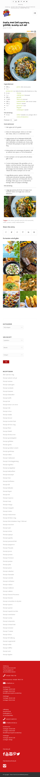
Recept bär (6, 401)
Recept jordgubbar (9, 468)
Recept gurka (7, 444)
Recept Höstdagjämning (11, 461)
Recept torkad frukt (9, 624)
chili (9, 220)
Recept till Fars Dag (9, 424)
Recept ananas (7, 381)
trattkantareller (21, 101)
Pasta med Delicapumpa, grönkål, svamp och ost (16, 23)
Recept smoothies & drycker (12, 601)
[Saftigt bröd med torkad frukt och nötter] (28, 266)
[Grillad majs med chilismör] (28, 299)
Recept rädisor (8, 584)
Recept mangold (8, 508)
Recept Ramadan (8, 574)
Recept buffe (7, 398)
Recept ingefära (8, 464)
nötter (18, 115)
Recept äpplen (7, 654)
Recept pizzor (7, 551)
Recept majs (7, 501)
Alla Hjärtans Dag (8, 374)
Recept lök (6, 494)
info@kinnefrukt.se (11, 723)
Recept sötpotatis (9, 621)
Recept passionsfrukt (10, 541)
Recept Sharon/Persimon (11, 594)
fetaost (19, 103)
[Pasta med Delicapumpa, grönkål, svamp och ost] (20, 80)
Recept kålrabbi (8, 488)
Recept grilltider (8, 441)
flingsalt (19, 107)
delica (12, 220)
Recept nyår (7, 528)
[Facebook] (13, 1)
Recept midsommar (9, 514)
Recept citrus (7, 411)
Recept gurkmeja (8, 451)
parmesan (20, 105)
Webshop (20, 4)
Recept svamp (7, 618)
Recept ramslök (8, 578)
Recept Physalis (8, 548)
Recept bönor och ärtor (10, 404)
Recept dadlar (7, 414)
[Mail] (26, 1)
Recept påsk (7, 564)
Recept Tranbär (8, 631)
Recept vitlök (7, 644)
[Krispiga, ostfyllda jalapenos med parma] (11, 299)
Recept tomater (8, 628)
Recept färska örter (9, 434)
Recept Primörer (8, 558)
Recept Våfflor (7, 648)
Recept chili (6, 408)
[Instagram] (18, 1)
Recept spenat (7, 608)
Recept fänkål (7, 431)
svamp (13, 222)
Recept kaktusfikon (9, 471)
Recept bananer (8, 391)
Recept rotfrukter (8, 581)
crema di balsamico (22, 117)
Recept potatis (8, 554)
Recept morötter (8, 524)
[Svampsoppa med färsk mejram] (11, 266)
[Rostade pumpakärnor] (28, 249)
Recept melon (7, 511)
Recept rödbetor (8, 588)
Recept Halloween (9, 458)
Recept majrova (8, 498)
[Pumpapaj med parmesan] (11, 282)
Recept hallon (7, 454)
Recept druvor (7, 418)
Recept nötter (7, 531)
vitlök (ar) (19, 99)
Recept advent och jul (10, 378)
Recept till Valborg (9, 638)
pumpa (9, 222)
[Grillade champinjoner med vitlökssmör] (28, 282)
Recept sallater (8, 591)
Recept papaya (8, 534)
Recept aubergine (8, 384)
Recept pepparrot (9, 544)
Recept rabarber (8, 571)
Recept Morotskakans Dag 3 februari (15, 521)
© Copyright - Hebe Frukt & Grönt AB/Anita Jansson (15, 774)
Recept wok (7, 651)
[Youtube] (16, 1)
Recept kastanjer (8, 474)
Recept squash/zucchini (10, 611)
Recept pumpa (7, 561)
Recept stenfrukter (9, 614)
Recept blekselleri (8, 394)
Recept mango (7, 504)
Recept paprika (8, 538)
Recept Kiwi (7, 478)
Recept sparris (7, 604)
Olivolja (19, 93)
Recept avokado (8, 388)
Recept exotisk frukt (9, 421)
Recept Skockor (8, 598)
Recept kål (6, 484)
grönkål (19, 97)
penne (18, 87)
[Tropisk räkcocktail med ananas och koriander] (11, 249)
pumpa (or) (9, 91)
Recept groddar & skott (10, 448)
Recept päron (7, 568)
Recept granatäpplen (9, 438)
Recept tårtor (7, 634)
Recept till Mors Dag (9, 518)
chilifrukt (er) (20, 95)
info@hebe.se (10, 683)
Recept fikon (7, 428)
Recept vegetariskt (9, 641)
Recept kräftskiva (8, 481)
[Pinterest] (21, 1)
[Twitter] (24, 1)
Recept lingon (7, 491)
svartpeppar (20, 110)
